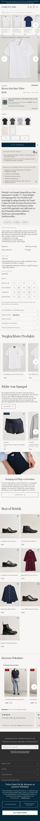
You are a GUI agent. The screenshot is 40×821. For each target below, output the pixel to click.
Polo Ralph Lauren (5, 30)
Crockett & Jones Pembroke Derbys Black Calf (9, 575)
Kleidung (4, 37)
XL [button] (24, 138)
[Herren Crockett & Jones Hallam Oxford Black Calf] (10, 526)
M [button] (5, 138)
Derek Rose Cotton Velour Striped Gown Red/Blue (29, 575)
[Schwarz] (5, 121)
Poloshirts (12, 37)
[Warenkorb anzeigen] (33, 7)
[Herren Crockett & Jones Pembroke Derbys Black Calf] (10, 560)
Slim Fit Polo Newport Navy (27, 32)
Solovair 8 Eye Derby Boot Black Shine (9, 643)
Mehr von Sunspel (14, 387)
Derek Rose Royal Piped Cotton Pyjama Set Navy (8, 609)
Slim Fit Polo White (17, 32)
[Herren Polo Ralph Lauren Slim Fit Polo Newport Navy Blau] (28, 21)
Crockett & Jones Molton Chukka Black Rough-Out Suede (29, 541)
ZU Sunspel (7, 406)
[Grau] (12, 121)
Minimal (17, 222)
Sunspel (4, 85)
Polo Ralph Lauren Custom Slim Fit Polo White (13, 374)
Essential (7, 222)
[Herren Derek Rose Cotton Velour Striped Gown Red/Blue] (30, 560)
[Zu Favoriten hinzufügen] (23, 345)
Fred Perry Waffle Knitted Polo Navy (14, 700)
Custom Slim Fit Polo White (4, 32)
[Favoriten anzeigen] (31, 7)
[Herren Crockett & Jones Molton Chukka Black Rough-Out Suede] (30, 526)
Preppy (25, 222)
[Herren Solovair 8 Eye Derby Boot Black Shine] (10, 628)
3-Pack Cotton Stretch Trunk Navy (14, 445)
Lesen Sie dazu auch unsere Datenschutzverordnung (20, 752)
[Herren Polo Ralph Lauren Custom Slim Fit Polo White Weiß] (5, 21)
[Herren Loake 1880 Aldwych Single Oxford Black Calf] (30, 594)
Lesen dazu (34, 108)
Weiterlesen (25, 798)
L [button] (15, 138)
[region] (20, 720)
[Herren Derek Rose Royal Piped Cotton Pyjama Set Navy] (10, 594)
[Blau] (27, 121)
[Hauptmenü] (37, 7)
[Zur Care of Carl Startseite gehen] (9, 7)
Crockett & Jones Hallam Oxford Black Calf (8, 541)
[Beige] (5, 130)
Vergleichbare (18, 336)
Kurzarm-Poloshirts (23, 37)
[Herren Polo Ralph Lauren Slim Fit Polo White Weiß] (17, 21)
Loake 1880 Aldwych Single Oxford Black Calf (29, 609)
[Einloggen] (28, 7)
